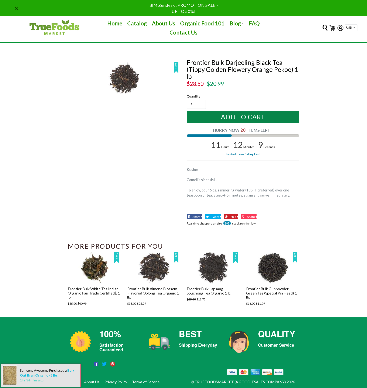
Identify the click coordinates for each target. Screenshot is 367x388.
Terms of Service (146, 382)
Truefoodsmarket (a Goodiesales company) (240, 382)
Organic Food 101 (202, 23)
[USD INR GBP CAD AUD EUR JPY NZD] (351, 27)
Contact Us (183, 32)
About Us (163, 23)
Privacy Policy (115, 382)
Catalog (137, 23)
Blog (238, 23)
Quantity (193, 96)
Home (114, 23)
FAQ (254, 23)
